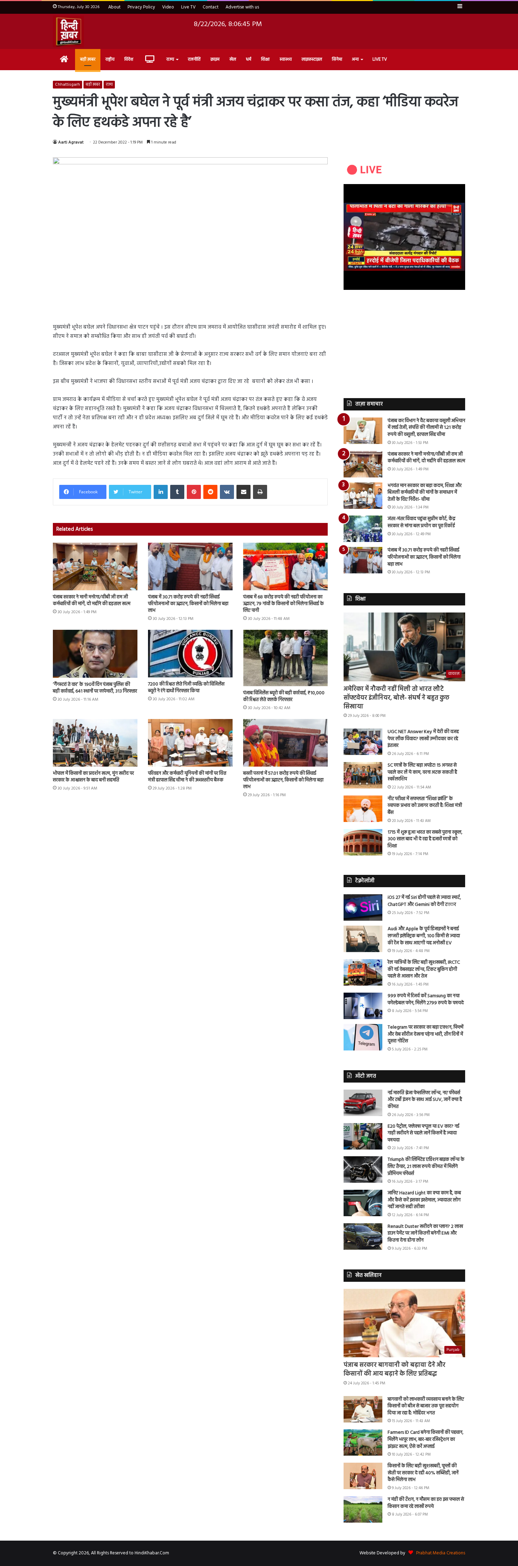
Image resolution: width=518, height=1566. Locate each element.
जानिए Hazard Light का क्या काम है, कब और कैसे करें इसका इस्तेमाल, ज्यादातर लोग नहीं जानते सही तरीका (424, 1200)
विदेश (128, 59)
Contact (210, 7)
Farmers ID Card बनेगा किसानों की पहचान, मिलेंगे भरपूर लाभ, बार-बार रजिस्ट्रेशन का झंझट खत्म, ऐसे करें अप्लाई (425, 1439)
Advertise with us (242, 7)
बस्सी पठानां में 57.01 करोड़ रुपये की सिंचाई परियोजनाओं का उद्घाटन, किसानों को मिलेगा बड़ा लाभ (283, 780)
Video (168, 7)
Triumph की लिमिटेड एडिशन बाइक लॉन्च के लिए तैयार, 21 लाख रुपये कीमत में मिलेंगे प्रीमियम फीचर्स (426, 1166)
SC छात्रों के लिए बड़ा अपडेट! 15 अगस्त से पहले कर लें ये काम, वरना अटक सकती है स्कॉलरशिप (422, 772)
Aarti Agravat (71, 142)
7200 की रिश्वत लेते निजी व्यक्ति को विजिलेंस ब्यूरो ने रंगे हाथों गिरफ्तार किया (186, 687)
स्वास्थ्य (285, 59)
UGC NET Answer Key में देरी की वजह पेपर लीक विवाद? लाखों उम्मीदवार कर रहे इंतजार (423, 739)
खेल (232, 59)
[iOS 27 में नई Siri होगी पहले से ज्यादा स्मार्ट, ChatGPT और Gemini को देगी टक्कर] (363, 907)
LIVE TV (379, 59)
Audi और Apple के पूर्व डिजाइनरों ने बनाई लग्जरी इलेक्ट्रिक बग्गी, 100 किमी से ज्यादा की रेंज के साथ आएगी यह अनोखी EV (424, 936)
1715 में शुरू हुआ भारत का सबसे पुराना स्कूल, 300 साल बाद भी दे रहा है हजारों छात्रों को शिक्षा (425, 839)
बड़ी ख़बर (87, 59)
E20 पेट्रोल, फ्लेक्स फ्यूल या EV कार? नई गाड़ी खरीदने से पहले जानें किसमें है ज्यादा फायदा (423, 1133)
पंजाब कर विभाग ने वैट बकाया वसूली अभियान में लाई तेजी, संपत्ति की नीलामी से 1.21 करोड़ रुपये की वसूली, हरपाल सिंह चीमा (426, 428)
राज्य (170, 59)
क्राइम (215, 59)
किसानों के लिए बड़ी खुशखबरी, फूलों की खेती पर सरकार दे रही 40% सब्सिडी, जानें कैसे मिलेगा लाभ (423, 1473)
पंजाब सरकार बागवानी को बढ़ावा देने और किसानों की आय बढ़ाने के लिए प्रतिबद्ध (394, 1369)
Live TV (188, 7)
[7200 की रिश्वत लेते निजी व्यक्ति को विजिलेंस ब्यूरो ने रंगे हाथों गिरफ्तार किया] (190, 653)
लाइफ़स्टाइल (312, 59)
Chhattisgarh (67, 84)
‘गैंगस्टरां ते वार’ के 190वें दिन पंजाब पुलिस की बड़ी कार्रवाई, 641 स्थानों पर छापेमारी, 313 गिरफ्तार (95, 688)
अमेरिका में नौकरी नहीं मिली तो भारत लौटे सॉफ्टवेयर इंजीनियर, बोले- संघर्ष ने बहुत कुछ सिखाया (396, 698)
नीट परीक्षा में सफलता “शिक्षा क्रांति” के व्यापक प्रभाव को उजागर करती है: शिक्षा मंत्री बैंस (425, 806)
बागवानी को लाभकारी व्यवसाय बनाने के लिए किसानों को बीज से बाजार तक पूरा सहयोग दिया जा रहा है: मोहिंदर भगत (426, 1406)
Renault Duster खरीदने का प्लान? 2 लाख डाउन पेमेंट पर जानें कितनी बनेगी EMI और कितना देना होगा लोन (425, 1233)
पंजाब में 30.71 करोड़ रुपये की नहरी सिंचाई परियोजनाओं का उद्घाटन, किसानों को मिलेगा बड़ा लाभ (188, 604)
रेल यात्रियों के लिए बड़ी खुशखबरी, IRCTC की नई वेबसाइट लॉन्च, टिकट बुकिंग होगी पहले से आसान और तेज (424, 969)
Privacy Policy (141, 7)
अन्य (355, 59)
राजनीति (194, 59)
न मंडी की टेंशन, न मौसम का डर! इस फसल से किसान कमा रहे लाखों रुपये (426, 1503)
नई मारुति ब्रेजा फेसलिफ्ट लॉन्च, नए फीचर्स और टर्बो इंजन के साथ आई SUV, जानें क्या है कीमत (425, 1100)
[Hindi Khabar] (68, 31)
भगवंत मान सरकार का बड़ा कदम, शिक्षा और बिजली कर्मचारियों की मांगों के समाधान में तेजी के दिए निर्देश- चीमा (425, 493)
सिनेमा (337, 59)
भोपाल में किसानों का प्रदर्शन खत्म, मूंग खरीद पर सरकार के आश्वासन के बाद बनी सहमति (93, 776)
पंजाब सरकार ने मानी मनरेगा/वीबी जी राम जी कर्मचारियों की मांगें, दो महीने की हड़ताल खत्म (91, 600)
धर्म (248, 59)
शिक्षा (265, 59)
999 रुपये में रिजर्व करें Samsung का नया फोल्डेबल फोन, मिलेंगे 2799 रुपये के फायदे (426, 999)
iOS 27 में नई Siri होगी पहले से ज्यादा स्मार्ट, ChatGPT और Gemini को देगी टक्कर (424, 901)
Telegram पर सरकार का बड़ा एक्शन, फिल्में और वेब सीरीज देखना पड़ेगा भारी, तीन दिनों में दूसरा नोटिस (425, 1034)
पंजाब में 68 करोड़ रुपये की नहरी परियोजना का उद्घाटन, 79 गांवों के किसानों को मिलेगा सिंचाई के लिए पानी (283, 604)
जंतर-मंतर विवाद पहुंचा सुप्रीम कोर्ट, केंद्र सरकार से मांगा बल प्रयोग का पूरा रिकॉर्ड (421, 522)
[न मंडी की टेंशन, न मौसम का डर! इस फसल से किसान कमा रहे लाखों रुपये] (363, 1509)
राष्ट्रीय (110, 59)
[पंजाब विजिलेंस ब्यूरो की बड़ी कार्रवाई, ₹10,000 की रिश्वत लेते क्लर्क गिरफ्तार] (285, 658)
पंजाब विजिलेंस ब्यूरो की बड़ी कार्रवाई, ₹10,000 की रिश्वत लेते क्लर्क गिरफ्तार (284, 696)
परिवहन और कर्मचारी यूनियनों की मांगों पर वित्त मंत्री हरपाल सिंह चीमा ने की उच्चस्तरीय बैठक (187, 776)
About (114, 7)
